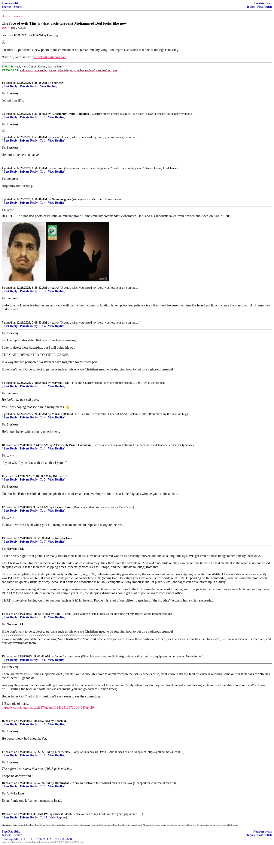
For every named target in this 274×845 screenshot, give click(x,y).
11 (3, 476)
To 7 (43, 541)
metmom (57, 168)
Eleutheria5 (62, 752)
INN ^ (5, 27)
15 (3, 656)
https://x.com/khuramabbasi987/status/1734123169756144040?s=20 (48, 707)
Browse (6, 6)
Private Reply (29, 86)
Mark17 (57, 414)
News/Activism (262, 3)
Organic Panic (62, 507)
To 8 (43, 617)
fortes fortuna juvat (67, 656)
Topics (250, 6)
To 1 (43, 117)
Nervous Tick (60, 382)
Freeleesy (58, 82)
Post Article (264, 6)
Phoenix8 (61, 721)
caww (55, 137)
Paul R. (59, 613)
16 (3, 721)
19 (3, 814)
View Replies (48, 86)
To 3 (43, 291)
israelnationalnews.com (50, 57)
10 (3, 445)
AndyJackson (63, 538)
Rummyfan (62, 783)
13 (3, 538)
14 (3, 613)
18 (3, 783)
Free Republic (11, 3)
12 (3, 507)
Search (18, 6)
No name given (62, 199)
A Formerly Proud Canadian (70, 113)
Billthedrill (60, 476)
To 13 (43, 817)
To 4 (43, 202)
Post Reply (11, 86)
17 (3, 752)
